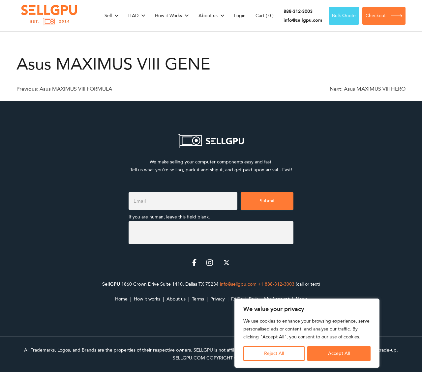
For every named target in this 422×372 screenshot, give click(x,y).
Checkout (376, 16)
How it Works (168, 16)
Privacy (217, 299)
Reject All (274, 353)
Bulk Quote (344, 16)
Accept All (339, 353)
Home (121, 299)
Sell (108, 16)
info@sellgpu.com (303, 20)
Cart (265, 16)
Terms (198, 299)
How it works (147, 299)
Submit (267, 201)
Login (240, 16)
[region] (306, 333)
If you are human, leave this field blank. (169, 217)
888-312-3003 (298, 11)
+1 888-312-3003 (276, 284)
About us (208, 16)
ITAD (133, 16)
